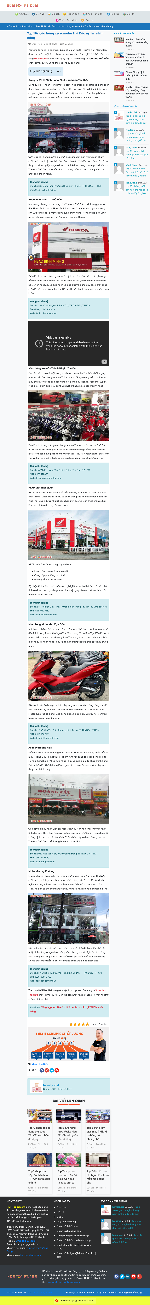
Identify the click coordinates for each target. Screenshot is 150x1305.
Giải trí (131, 14)
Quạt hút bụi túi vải (42, 1292)
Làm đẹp (89, 20)
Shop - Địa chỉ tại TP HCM (36, 26)
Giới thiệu (62, 1207)
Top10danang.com (71, 1282)
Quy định (101, 1292)
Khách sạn (73, 14)
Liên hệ (60, 1212)
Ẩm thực (24, 14)
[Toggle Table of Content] (57, 71)
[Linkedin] (127, 1276)
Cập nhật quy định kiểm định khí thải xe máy (136, 75)
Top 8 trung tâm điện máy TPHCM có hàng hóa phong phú (97, 1133)
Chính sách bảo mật (68, 1226)
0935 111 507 (22, 1241)
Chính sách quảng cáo (69, 1231)
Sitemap (91, 1292)
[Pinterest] (139, 1276)
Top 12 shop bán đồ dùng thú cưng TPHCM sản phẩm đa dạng (39, 1133)
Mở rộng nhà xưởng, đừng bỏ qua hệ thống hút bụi (137, 42)
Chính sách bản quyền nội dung (74, 1240)
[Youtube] (133, 1276)
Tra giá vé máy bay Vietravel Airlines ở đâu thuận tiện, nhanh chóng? (137, 59)
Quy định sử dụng (66, 1221)
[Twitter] (122, 1276)
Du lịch (56, 14)
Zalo (32, 1241)
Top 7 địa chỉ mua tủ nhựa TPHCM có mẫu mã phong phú (98, 1177)
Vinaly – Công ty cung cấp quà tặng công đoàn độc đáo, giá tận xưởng (137, 92)
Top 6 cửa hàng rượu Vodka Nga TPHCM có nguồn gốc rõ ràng (68, 1133)
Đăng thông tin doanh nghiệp (73, 1235)
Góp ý (60, 1217)
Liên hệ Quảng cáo (30, 1255)
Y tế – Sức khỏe (68, 20)
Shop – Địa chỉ (94, 14)
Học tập (115, 14)
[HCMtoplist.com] (22, 5)
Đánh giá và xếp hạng (130, 1292)
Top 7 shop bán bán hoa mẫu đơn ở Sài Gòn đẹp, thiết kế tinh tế (68, 1177)
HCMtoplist (13, 26)
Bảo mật (113, 1292)
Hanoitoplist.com (53, 1282)
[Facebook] (116, 1276)
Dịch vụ (40, 14)
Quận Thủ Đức (40, 1064)
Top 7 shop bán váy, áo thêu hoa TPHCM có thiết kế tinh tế (39, 1177)
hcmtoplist (51, 1085)
